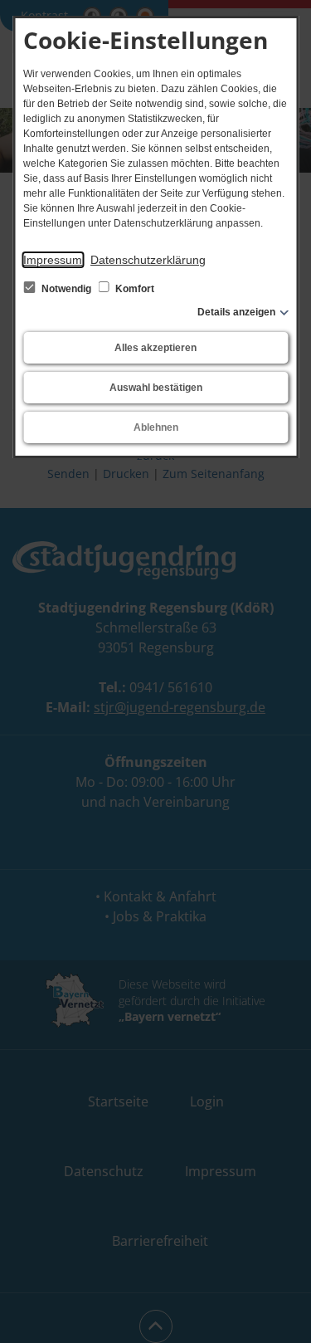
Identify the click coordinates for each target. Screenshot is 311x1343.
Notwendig (66, 289)
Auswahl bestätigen (155, 387)
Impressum (52, 259)
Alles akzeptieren (155, 348)
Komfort (133, 289)
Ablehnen (156, 427)
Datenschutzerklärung (148, 259)
